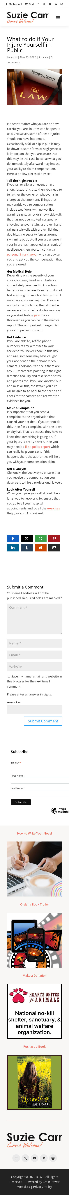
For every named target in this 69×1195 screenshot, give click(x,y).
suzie (14, 57)
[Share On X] (27, 538)
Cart (31, 4)
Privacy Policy (42, 1187)
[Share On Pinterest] (54, 538)
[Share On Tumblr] (27, 547)
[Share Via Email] (54, 547)
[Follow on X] (44, 4)
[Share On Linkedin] (13, 547)
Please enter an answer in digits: (29, 694)
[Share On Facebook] (13, 538)
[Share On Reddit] (41, 547)
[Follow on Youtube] (50, 4)
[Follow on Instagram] (61, 4)
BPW (39, 1177)
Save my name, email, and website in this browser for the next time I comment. (34, 681)
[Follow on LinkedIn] (56, 4)
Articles (43, 57)
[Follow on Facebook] (38, 4)
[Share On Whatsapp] (41, 538)
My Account (15, 4)
